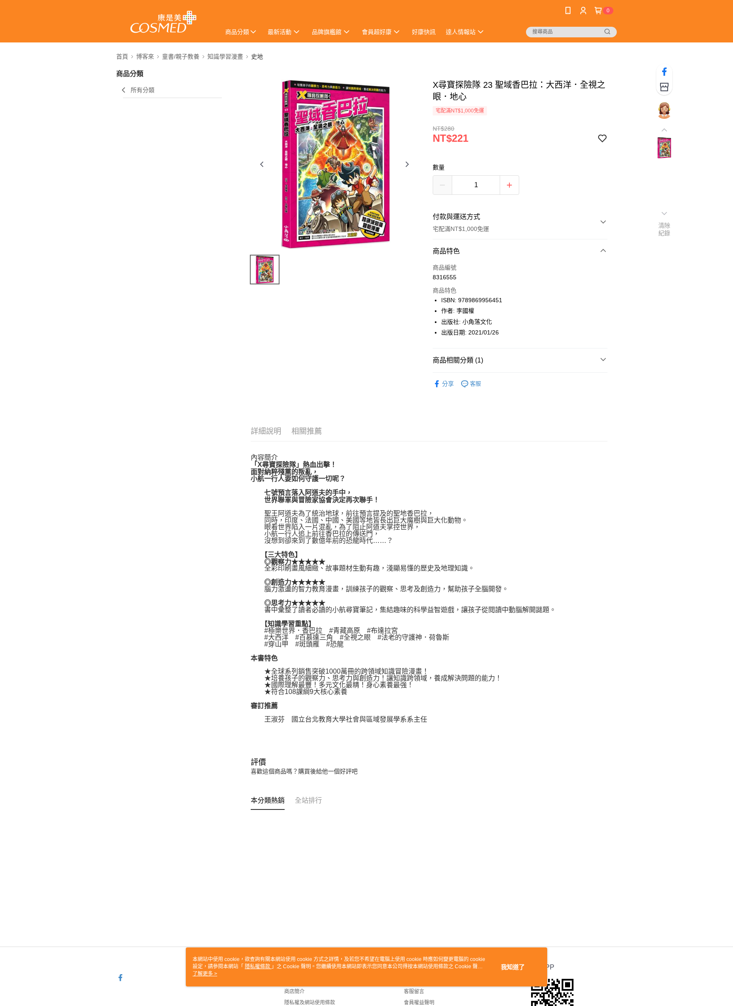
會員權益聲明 (419, 1003)
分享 (448, 383)
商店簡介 (294, 992)
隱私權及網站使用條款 (309, 1003)
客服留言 (414, 992)
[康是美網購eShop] (163, 22)
